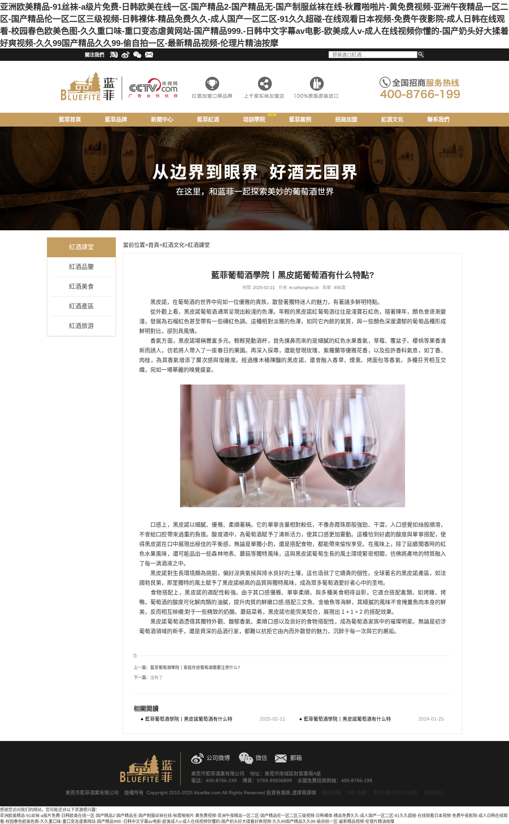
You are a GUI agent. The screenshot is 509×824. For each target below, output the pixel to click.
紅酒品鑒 (81, 266)
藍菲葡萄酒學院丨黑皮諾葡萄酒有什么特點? (186, 718)
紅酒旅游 (81, 326)
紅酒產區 (81, 306)
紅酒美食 (81, 286)
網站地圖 (331, 792)
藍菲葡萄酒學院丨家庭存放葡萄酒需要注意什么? (195, 667)
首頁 (153, 245)
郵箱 (296, 758)
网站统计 (434, 792)
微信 (261, 758)
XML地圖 (356, 792)
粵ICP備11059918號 (394, 792)
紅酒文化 (173, 245)
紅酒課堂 (81, 247)
